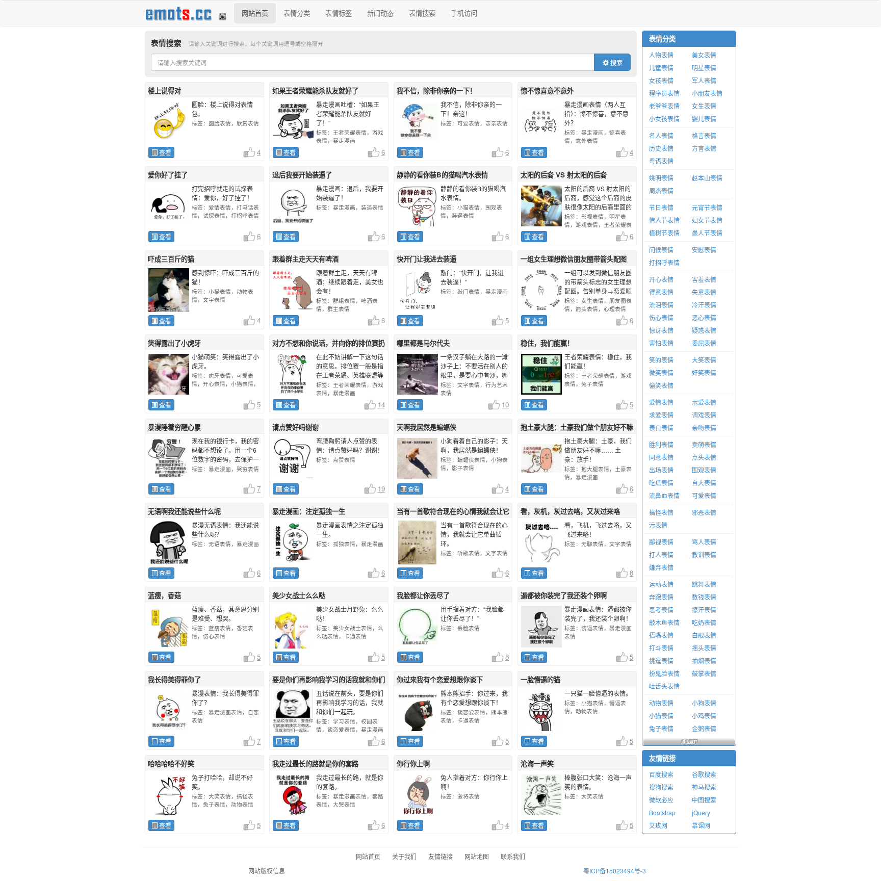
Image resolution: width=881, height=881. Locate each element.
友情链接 (662, 758)
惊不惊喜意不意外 (547, 90)
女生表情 (704, 105)
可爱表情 (704, 495)
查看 (164, 152)
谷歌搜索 (704, 774)
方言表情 (704, 148)
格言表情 (704, 135)
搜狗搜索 (661, 787)
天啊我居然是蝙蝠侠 (426, 427)
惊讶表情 (661, 330)
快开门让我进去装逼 (426, 259)
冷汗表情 (704, 304)
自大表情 (704, 482)
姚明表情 (661, 177)
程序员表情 (664, 93)
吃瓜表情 (661, 482)
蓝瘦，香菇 (164, 595)
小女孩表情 (664, 118)
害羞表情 (704, 279)
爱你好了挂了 (168, 174)
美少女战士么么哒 (298, 595)
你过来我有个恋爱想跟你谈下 (440, 679)
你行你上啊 (413, 763)
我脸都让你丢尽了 (423, 595)
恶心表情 (704, 317)
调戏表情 (704, 414)
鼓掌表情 (704, 673)
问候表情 (661, 249)
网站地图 (476, 856)
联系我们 (513, 856)
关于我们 (404, 856)
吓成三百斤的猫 (171, 259)
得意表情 (661, 292)
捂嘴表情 (661, 635)
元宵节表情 (707, 207)
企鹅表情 (704, 728)
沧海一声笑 (537, 763)
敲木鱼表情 (664, 622)
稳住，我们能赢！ (547, 343)
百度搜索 (661, 774)
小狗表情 (704, 702)
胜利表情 (661, 444)
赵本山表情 (707, 177)
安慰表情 (704, 249)
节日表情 (661, 207)
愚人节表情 (707, 232)
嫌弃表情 (661, 567)
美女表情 (704, 54)
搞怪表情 (661, 512)
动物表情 (661, 702)
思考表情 (661, 609)
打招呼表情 (664, 262)
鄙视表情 (661, 541)
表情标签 (338, 13)
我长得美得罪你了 (174, 679)
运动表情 (661, 584)
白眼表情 (704, 635)
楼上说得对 (164, 90)
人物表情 (661, 54)
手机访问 (464, 13)
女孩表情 (661, 80)
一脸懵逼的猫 (540, 679)
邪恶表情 (704, 512)
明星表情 (704, 67)
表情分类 (296, 13)
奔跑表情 (661, 596)
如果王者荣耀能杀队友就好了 (315, 90)
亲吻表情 (704, 427)
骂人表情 (704, 541)
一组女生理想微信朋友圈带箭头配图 (574, 259)
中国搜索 (704, 799)
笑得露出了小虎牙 (174, 343)
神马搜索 (704, 787)
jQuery (701, 812)
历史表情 (661, 148)
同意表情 (661, 457)
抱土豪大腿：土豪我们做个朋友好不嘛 (577, 427)
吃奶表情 (704, 622)
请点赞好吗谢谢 (295, 427)
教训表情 (704, 554)
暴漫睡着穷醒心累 (174, 427)
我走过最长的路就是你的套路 (315, 763)
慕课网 (701, 825)
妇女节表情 (707, 220)
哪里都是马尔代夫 (423, 343)
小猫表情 (661, 715)
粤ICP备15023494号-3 (614, 870)
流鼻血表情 (664, 495)
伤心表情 (661, 317)
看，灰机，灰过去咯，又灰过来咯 (570, 511)
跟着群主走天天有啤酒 (305, 259)
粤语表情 (661, 161)
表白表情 (661, 427)
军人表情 (704, 80)
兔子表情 (661, 728)
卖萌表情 (704, 444)
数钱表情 (704, 596)
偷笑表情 (661, 385)
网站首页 (255, 13)
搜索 (616, 62)
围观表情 (704, 469)
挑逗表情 (661, 660)
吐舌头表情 (664, 686)
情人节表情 (664, 220)
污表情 (658, 525)
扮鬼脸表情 (664, 673)
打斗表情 (661, 647)
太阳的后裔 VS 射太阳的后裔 (564, 174)
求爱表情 (661, 414)
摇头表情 (704, 647)
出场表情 (661, 469)
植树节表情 (664, 232)
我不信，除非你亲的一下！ (436, 90)
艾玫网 (658, 825)
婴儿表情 (704, 118)
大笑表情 (704, 359)
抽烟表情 (704, 660)
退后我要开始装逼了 (302, 174)
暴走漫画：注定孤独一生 (308, 511)
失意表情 (704, 292)
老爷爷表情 (664, 105)
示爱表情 (704, 402)
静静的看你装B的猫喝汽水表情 (442, 174)
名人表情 (661, 135)
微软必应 (661, 799)
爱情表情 (661, 402)
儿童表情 (661, 67)
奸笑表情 (704, 372)
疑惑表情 (704, 330)
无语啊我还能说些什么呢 (184, 511)
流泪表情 (661, 304)
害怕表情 (661, 343)
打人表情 (661, 554)
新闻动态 (380, 13)
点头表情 (704, 457)
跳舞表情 (704, 584)
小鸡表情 (704, 715)
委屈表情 (704, 343)
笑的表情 (661, 359)
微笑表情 (661, 372)
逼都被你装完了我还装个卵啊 (564, 595)
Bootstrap (662, 812)
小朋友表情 (707, 93)
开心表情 (661, 279)
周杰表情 (661, 190)
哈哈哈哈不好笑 (171, 763)
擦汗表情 (704, 609)
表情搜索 (422, 13)
